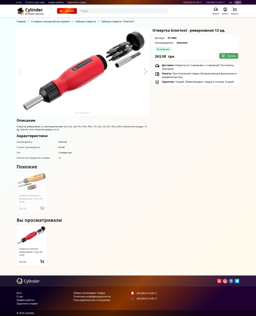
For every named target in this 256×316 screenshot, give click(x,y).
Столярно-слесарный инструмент (50, 21)
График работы (56, 2)
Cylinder (34, 10)
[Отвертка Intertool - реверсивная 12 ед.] (32, 235)
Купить (232, 56)
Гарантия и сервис (76, 2)
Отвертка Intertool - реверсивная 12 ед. (31, 251)
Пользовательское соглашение (91, 300)
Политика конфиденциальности (92, 296)
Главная (21, 21)
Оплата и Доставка (35, 2)
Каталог (70, 11)
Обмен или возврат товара (89, 293)
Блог (19, 293)
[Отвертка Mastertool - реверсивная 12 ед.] (32, 181)
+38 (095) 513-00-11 (192, 2)
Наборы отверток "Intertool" (118, 21)
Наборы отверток (85, 21)
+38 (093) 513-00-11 (215, 2)
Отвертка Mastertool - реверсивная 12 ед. (31, 198)
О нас (19, 2)
